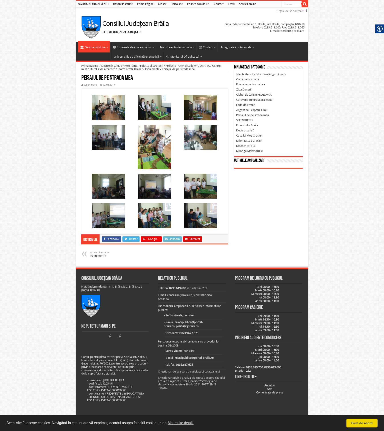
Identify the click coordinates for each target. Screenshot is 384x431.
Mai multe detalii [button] (181, 423)
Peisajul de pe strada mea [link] (178, 69)
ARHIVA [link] (205, 65)
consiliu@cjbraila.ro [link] (179, 295)
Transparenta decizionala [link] (176, 47)
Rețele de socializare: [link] (290, 11)
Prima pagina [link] (89, 65)
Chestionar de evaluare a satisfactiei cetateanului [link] (189, 371)
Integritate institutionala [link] (236, 47)
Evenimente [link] (152, 69)
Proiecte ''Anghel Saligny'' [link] (182, 65)
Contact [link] (208, 47)
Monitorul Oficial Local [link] (184, 56)
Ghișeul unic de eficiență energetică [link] (136, 56)
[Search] (305, 4)
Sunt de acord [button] (362, 423)
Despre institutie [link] (95, 47)
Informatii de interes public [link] (134, 47)
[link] (123, 4)
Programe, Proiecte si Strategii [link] (143, 65)
